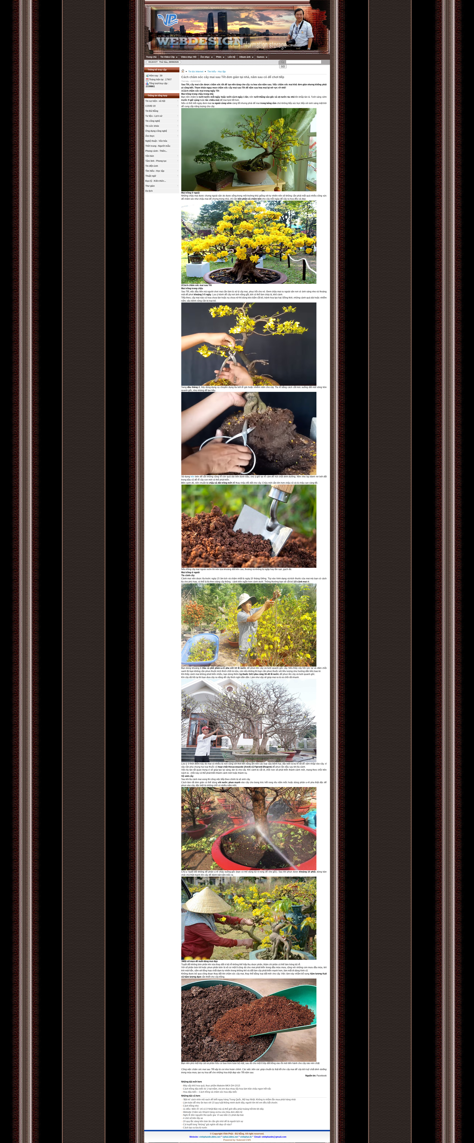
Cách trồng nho (191, 1106)
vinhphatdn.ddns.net (210, 1137)
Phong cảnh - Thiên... (156, 151)
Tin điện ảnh (151, 166)
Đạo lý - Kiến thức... (155, 181)
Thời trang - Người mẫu (157, 146)
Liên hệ (231, 57)
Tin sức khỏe (152, 126)
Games (260, 57)
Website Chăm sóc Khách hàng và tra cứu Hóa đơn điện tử (212, 1112)
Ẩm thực (150, 136)
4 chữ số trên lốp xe (193, 1118)
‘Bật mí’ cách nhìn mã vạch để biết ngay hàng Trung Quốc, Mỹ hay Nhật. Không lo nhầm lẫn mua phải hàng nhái (239, 1099)
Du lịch (149, 191)
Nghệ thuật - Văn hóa (156, 141)
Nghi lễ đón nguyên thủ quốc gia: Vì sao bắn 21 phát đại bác (213, 1115)
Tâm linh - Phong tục (156, 161)
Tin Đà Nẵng (151, 111)
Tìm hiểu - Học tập (154, 171)
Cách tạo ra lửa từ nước (195, 1127)
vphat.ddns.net (230, 1137)
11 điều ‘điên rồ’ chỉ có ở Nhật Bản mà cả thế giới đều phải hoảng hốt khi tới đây (223, 1109)
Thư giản (150, 186)
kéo (192, 476)
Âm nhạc (205, 57)
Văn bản (149, 156)
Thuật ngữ (150, 176)
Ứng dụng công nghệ (156, 131)
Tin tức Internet (195, 71)
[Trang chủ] (182, 71)
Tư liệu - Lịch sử (153, 116)
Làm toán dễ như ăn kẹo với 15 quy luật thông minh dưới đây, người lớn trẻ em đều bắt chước (230, 1102)
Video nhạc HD (188, 57)
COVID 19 (150, 106)
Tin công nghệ (152, 121)
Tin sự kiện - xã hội (155, 101)
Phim (218, 57)
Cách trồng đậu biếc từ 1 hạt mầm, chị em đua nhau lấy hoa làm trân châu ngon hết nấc (227, 1088)
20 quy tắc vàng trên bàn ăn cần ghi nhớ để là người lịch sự (213, 1121)
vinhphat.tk (246, 1137)
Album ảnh (245, 57)
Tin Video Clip (167, 57)
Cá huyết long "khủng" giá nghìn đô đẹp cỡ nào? (207, 1124)
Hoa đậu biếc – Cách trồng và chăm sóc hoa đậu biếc (210, 1092)
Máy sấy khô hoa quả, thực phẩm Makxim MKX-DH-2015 (211, 1085)
